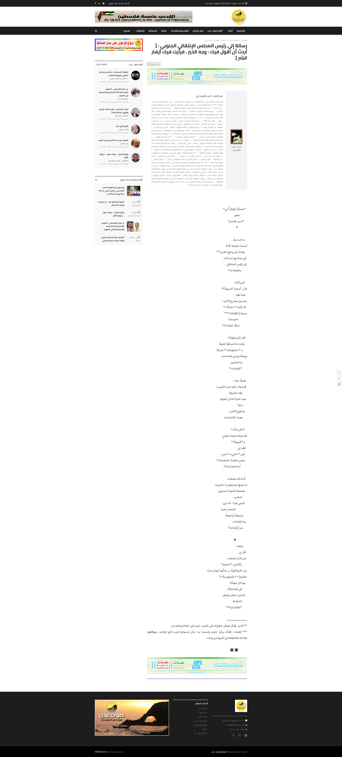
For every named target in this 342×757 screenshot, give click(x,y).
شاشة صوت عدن (200, 733)
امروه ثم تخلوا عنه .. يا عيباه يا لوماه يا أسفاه (111, 203)
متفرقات (140, 31)
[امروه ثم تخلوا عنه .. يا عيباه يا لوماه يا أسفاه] (133, 203)
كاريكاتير (153, 31)
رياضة (164, 31)
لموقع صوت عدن (218, 752)
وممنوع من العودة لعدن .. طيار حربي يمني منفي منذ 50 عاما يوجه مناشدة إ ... (111, 191)
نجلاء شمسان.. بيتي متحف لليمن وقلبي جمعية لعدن (113, 110)
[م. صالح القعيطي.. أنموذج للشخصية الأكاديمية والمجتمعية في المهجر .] (133, 226)
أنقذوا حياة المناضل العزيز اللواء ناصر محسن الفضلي (112, 239)
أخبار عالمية (202, 716)
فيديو (127, 31)
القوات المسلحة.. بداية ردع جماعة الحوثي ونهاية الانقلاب (113, 73)
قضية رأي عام (122, 126)
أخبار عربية (203, 712)
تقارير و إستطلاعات (200, 725)
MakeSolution (101, 752)
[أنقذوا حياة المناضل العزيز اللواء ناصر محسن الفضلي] (133, 239)
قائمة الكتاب (101, 64)
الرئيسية (241, 31)
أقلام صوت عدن (215, 31)
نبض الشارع (198, 31)
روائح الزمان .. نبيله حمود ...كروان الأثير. (113, 155)
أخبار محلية (203, 708)
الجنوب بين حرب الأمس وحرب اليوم (113, 140)
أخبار (231, 31)
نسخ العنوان (154, 64)
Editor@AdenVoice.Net (235, 725)
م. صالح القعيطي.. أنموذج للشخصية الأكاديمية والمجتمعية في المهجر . (113, 92)
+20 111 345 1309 (236, 729)
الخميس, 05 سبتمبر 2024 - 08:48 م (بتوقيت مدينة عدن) (226, 40)
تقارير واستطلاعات (180, 31)
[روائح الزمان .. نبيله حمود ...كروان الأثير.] (133, 214)
